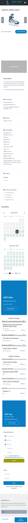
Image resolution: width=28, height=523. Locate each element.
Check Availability (21, 31)
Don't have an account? (12, 486)
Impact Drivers (8, 330)
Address (7, 118)
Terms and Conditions (11, 190)
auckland (7, 328)
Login (14, 483)
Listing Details (8, 130)
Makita (13, 330)
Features (7, 173)
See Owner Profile (8, 304)
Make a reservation (21, 519)
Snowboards (7, 340)
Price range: (7, 455)
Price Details (8, 99)
